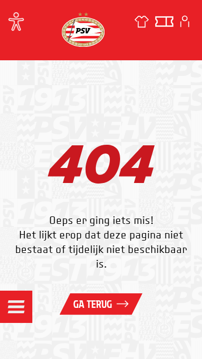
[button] (16, 307)
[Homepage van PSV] (83, 29)
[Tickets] (164, 21)
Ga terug (92, 304)
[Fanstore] (141, 21)
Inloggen (185, 21)
